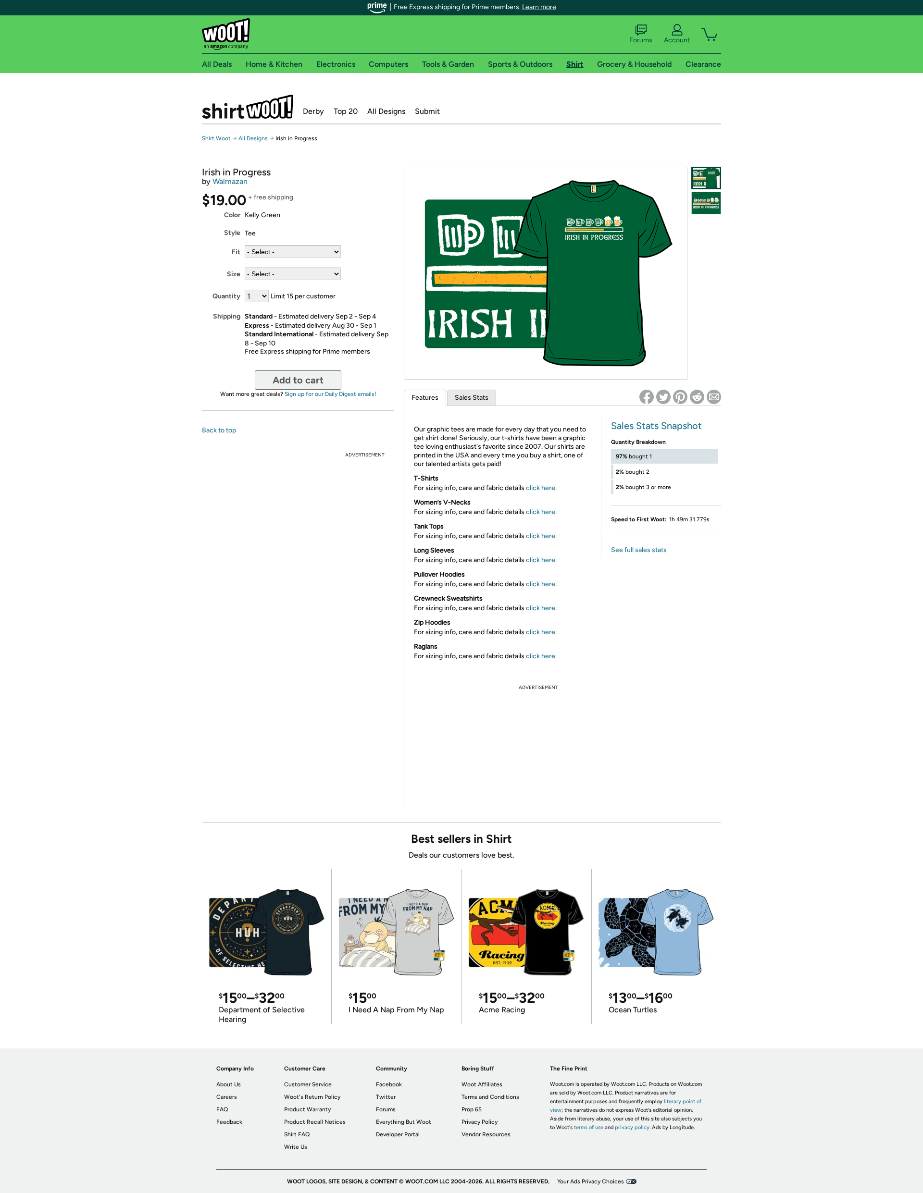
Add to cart (298, 380)
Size (233, 274)
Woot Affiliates (482, 1084)
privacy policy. (632, 1127)
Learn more (539, 7)
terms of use (588, 1127)
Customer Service (308, 1084)
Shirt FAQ (297, 1134)
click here (540, 488)
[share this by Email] (714, 397)
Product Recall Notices (315, 1122)
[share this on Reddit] (697, 397)
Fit (236, 252)
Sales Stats (471, 398)
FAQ (222, 1109)
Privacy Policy (480, 1122)
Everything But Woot (403, 1122)
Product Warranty (307, 1109)
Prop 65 (472, 1109)
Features (425, 398)
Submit (427, 111)
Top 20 (346, 111)
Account (677, 40)
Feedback (229, 1122)
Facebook (389, 1084)
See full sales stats (639, 550)
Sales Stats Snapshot (656, 425)
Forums (640, 40)
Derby (313, 111)
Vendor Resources (486, 1134)
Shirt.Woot (247, 107)
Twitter (386, 1097)
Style (232, 233)
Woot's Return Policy (312, 1097)
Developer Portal (398, 1134)
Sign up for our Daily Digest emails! (330, 394)
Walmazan (230, 181)
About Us (228, 1084)
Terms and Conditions (490, 1097)
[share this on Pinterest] (680, 397)
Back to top (219, 430)
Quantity (226, 296)
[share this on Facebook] (646, 397)
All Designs (386, 111)
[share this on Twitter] (663, 397)
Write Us (295, 1147)
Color (232, 215)
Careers (226, 1097)
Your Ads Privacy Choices (590, 1181)
